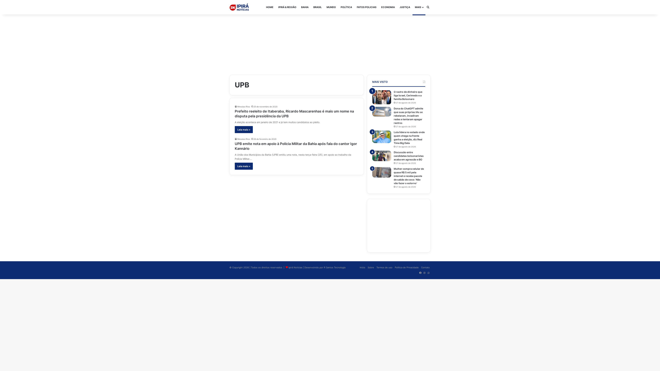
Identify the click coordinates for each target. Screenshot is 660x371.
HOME (269, 7)
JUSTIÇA (405, 7)
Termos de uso (384, 267)
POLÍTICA (346, 7)
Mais (418, 7)
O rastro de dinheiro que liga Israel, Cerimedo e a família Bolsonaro (408, 95)
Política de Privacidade (407, 267)
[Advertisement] (330, 42)
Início (362, 267)
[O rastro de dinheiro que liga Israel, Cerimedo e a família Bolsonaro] (381, 97)
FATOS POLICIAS (366, 7)
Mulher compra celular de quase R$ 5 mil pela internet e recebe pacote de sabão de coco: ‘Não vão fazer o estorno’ (409, 176)
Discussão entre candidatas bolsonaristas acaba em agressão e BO (409, 156)
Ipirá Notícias (296, 267)
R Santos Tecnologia (334, 267)
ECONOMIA (388, 7)
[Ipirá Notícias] (239, 7)
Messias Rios (243, 106)
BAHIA (305, 7)
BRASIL (317, 7)
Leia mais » (243, 129)
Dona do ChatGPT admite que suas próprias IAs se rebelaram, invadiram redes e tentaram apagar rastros (408, 115)
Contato (425, 267)
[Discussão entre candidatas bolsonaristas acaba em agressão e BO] (381, 156)
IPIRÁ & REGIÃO (287, 7)
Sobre (371, 267)
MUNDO (331, 7)
